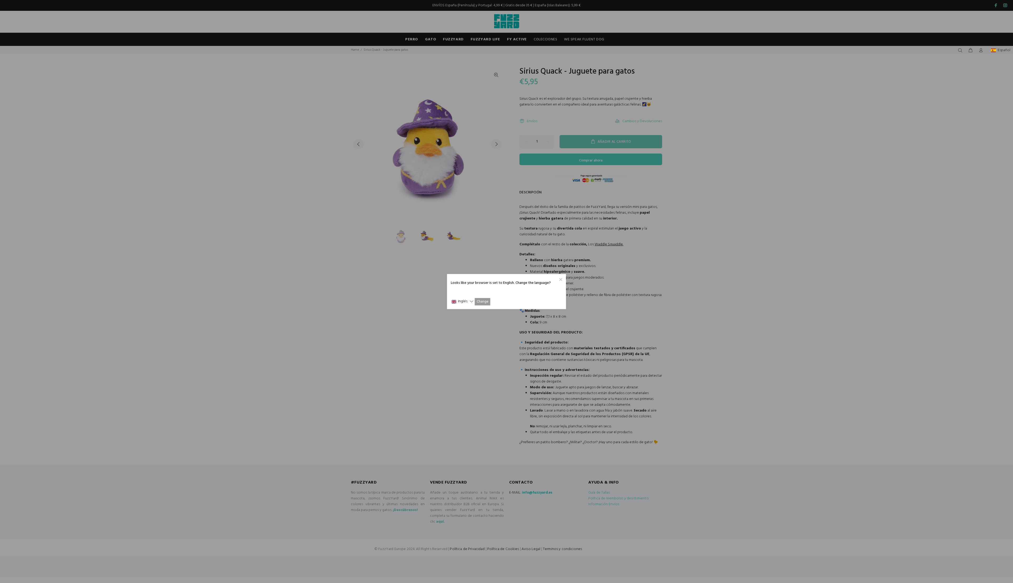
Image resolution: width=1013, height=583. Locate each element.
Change (483, 302)
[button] (462, 302)
